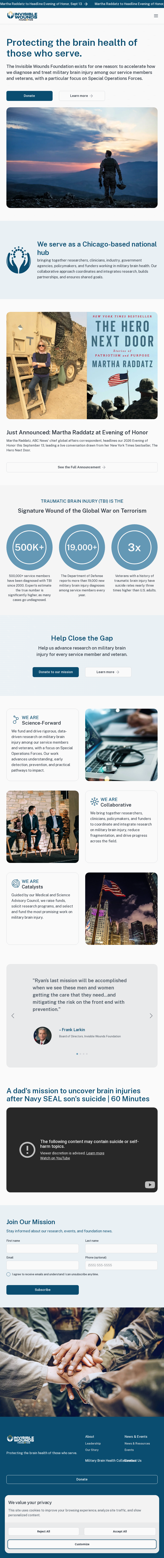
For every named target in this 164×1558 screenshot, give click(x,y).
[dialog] (82, 1524)
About (89, 1437)
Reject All (43, 1531)
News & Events (136, 1437)
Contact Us (133, 1460)
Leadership (93, 1443)
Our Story (92, 1450)
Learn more (79, 96)
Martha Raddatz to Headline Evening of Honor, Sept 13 (64, 4)
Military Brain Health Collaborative (110, 1460)
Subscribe (43, 1290)
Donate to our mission (56, 672)
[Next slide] (151, 1015)
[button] (77, 1054)
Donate (29, 96)
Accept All (120, 1531)
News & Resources (137, 1443)
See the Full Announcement (79, 467)
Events (129, 1450)
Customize (82, 1544)
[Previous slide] (12, 1015)
